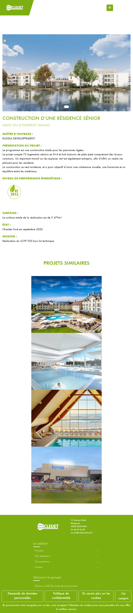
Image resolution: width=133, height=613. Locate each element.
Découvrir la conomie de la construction (56, 586)
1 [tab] (66, 106)
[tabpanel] (66, 70)
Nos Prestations (42, 562)
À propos (39, 550)
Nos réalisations (42, 556)
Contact (38, 567)
